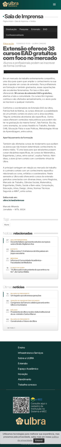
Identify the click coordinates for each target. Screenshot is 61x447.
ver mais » (11, 328)
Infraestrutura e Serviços (30, 352)
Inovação (23, 374)
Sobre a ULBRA (26, 358)
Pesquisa (24, 29)
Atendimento (24, 379)
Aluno (6, 224)
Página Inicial (8, 21)
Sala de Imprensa (23, 16)
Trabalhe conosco (27, 384)
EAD (45, 29)
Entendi (38, 440)
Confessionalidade (15, 35)
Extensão (35, 29)
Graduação (11, 29)
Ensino (21, 347)
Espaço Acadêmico (28, 368)
